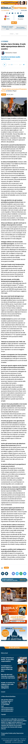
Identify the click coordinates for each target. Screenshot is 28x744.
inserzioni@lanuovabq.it (7, 711)
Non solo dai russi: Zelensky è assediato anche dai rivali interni (8, 676)
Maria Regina (20, 27)
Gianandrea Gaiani (11, 53)
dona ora (21, 16)
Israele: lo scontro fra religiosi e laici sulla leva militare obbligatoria (8, 685)
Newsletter (20, 19)
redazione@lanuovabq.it (7, 708)
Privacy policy (4, 733)
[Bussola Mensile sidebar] (14, 614)
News (8, 16)
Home (12, 33)
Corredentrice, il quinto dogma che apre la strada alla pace (6, 668)
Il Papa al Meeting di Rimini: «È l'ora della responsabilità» (7, 659)
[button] (14, 23)
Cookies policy (12, 733)
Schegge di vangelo (7, 26)
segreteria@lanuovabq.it (7, 709)
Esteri (17, 33)
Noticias (8, 18)
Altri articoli (14, 647)
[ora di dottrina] (14, 633)
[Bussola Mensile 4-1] (14, 594)
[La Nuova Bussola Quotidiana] (14, 8)
